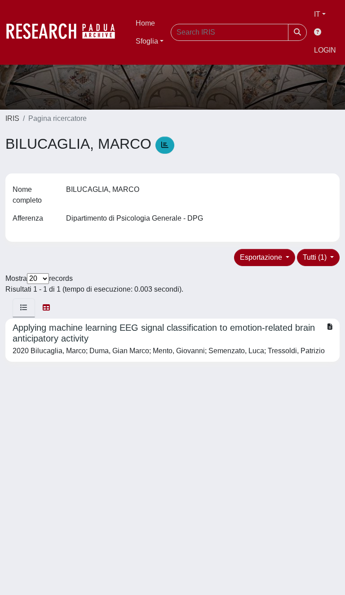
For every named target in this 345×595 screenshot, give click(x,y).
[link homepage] (65, 32)
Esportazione (262, 257)
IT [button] (317, 14)
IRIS (12, 118)
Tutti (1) (315, 257)
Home (145, 23)
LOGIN (325, 50)
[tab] (24, 307)
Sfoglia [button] (147, 41)
